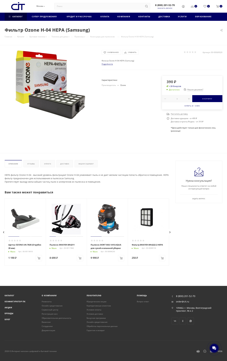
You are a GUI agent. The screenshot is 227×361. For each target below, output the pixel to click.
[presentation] (4, 232)
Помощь (142, 295)
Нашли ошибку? (86, 164)
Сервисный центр (50, 309)
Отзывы (31, 164)
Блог (7, 319)
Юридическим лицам (96, 301)
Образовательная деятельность (56, 318)
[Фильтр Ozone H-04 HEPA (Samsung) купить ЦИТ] (50, 84)
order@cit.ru (182, 301)
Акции (8, 307)
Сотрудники (47, 326)
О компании (49, 295)
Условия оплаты (94, 309)
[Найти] (146, 6)
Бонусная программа (96, 318)
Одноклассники (182, 321)
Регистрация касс (50, 314)
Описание (13, 164)
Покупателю (94, 295)
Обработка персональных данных (102, 326)
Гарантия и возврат (96, 330)
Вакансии (46, 322)
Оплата (47, 164)
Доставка (64, 164)
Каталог (9, 295)
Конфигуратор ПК (15, 301)
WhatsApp (190, 321)
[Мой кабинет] (183, 7)
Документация (48, 330)
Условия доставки (95, 314)
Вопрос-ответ (143, 301)
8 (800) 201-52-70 (165, 5)
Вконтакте (175, 321)
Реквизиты (47, 301)
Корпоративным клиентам (99, 305)
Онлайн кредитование (52, 305)
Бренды (9, 313)
